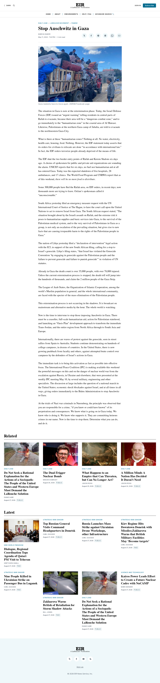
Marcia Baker (44, 34)
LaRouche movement (59, 23)
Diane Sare (9, 497)
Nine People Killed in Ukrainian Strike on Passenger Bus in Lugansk (20, 579)
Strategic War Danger (53, 520)
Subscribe (149, 5)
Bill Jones (47, 612)
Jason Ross (87, 483)
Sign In (138, 5)
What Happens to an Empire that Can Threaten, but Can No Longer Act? (99, 476)
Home (48, 14)
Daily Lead (43, 23)
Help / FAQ (86, 14)
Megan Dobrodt (50, 480)
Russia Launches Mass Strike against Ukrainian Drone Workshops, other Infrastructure (98, 528)
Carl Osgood (49, 534)
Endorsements (71, 14)
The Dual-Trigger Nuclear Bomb (54, 474)
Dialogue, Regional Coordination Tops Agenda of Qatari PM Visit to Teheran (17, 554)
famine (75, 23)
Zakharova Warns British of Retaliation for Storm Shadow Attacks (59, 605)
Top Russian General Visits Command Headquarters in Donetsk (59, 527)
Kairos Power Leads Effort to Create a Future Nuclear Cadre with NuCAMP (138, 579)
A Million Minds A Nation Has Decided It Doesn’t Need (133, 476)
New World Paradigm (13, 545)
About (58, 14)
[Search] (14, 6)
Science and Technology (132, 572)
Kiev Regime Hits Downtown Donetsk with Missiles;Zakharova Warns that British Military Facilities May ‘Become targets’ (136, 532)
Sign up (80, 667)
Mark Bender (127, 587)
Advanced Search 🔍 (104, 14)
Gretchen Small (11, 563)
